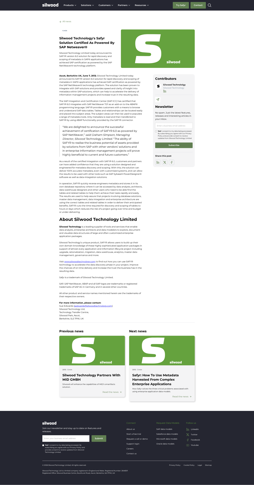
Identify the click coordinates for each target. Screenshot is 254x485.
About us (130, 429)
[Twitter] (164, 162)
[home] (50, 5)
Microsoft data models (166, 439)
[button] (70, 5)
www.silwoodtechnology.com (79, 261)
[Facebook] (171, 162)
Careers (129, 448)
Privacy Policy (75, 447)
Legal (200, 465)
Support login (132, 444)
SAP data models (164, 429)
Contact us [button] (131, 453)
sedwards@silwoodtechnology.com (93, 306)
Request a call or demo (137, 439)
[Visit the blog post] (92, 350)
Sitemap (208, 465)
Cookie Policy (189, 465)
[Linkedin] (157, 162)
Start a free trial (133, 434)
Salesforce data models (167, 434)
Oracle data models (165, 444)
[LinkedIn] (164, 91)
